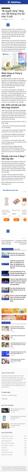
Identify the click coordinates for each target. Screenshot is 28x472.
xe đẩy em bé (6, 376)
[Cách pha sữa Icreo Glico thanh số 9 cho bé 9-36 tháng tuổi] (4, 418)
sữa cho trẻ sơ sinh (17, 377)
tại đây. (9, 184)
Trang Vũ (5, 19)
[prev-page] (3, 305)
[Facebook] (8, 24)
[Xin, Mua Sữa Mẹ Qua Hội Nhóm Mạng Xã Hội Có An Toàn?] (5, 290)
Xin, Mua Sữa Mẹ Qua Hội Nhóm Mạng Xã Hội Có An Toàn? (17, 290)
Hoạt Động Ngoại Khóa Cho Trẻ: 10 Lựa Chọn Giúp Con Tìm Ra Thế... (18, 344)
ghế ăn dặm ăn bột (13, 382)
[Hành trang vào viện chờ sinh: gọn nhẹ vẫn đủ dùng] (5, 361)
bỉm (3, 377)
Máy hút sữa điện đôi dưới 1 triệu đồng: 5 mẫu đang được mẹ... (17, 328)
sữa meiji (8, 377)
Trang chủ (4, 5)
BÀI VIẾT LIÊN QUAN (7, 249)
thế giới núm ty (8, 385)
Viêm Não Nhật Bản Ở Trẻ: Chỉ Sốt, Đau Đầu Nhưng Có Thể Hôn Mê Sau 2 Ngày (18, 273)
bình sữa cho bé (10, 380)
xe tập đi (16, 385)
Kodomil (4, 110)
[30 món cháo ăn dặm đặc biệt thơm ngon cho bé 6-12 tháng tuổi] (5, 425)
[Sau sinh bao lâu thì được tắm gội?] (5, 337)
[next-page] (5, 305)
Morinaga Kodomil (8, 46)
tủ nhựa (21, 376)
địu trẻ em (14, 379)
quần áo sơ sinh (11, 384)
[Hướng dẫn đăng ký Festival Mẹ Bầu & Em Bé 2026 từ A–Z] (5, 353)
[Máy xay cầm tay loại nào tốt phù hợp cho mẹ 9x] (5, 410)
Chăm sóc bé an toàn (12, 5)
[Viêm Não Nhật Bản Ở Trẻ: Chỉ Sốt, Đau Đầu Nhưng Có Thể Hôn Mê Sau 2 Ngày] (5, 273)
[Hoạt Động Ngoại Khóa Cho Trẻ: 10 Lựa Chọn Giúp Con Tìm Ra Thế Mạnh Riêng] (5, 345)
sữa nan (6, 387)
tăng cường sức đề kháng (14, 51)
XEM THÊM (17, 249)
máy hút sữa (6, 379)
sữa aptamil (14, 376)
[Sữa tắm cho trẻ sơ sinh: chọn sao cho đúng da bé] (5, 255)
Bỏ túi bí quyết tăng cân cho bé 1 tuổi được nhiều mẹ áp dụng (8, 242)
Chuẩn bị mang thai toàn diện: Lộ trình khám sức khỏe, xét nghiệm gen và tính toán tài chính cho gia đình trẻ (17, 264)
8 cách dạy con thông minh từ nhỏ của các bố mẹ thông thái (20, 242)
